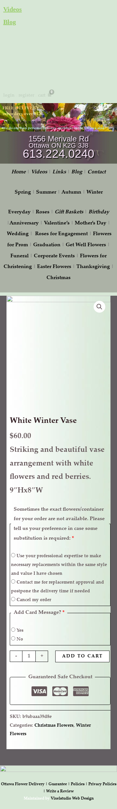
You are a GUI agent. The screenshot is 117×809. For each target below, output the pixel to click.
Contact (96, 172)
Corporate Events (54, 256)
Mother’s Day (90, 223)
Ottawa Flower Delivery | (24, 784)
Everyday (19, 212)
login (9, 95)
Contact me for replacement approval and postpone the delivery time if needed (57, 587)
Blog (9, 21)
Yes (19, 630)
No (19, 639)
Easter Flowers (54, 267)
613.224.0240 (58, 153)
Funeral (19, 256)
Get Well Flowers (86, 245)
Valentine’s (57, 223)
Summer (46, 192)
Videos (12, 9)
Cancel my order (33, 600)
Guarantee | (59, 784)
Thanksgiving (93, 267)
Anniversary (24, 223)
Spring (23, 192)
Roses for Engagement (61, 234)
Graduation (46, 245)
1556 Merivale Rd (59, 138)
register (26, 95)
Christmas (58, 278)
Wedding (18, 234)
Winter (94, 192)
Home (18, 172)
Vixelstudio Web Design (72, 799)
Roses (42, 212)
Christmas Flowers (53, 725)
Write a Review (60, 791)
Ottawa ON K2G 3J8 (58, 145)
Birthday (98, 212)
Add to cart (82, 656)
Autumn (71, 192)
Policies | (79, 784)
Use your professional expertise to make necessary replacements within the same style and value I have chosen (59, 565)
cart (42, 95)
